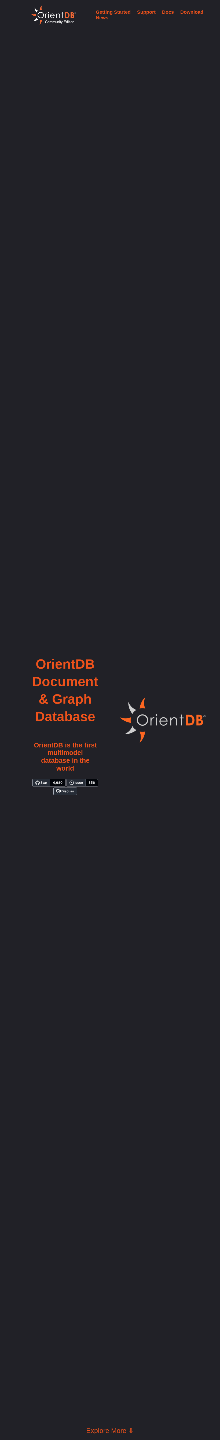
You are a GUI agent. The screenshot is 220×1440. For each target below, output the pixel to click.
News (102, 17)
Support (146, 12)
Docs (168, 12)
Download (191, 12)
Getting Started (113, 12)
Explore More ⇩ (110, 1430)
